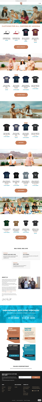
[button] (39, 35)
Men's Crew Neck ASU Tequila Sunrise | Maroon (35, 39)
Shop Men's (21, 142)
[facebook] (32, 390)
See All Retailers (14, 338)
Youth (3, 391)
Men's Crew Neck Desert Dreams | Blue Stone (6, 86)
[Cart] (40, 3)
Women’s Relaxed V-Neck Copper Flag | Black (16, 182)
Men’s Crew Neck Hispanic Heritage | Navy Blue (16, 86)
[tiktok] (35, 390)
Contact (24, 391)
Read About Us (29, 355)
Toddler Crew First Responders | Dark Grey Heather (35, 230)
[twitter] (36, 390)
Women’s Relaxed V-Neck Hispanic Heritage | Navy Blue (26, 86)
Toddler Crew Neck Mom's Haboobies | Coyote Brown (16, 230)
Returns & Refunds (26, 388)
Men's (3, 388)
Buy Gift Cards (14, 355)
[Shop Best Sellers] (21, 61)
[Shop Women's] (21, 157)
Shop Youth (21, 237)
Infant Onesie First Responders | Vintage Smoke (26, 230)
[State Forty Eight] (21, 3)
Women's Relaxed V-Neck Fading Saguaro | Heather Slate (26, 182)
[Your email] (25, 377)
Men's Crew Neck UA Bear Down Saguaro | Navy (26, 39)
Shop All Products (21, 46)
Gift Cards (9, 388)
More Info (30, 338)
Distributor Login (25, 393)
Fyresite (29, 400)
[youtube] (38, 390)
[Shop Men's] (21, 109)
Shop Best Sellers (21, 94)
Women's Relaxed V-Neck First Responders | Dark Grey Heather (35, 182)
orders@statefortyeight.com (36, 388)
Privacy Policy (13, 400)
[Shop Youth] (21, 205)
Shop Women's (21, 190)
